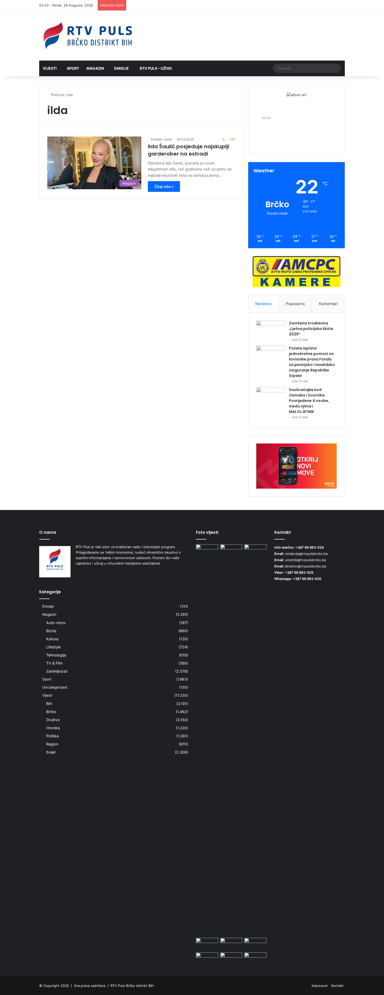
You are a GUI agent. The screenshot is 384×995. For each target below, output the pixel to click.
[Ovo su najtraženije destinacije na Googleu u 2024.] (207, 550)
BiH (49, 703)
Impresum (320, 986)
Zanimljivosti (56, 671)
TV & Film (54, 663)
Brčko (51, 711)
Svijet (51, 752)
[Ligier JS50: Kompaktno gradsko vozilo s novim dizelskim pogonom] (231, 958)
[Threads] (333, 5)
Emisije (121, 68)
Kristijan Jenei (161, 139)
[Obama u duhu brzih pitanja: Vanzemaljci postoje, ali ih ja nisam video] (255, 740)
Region (52, 744)
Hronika (53, 728)
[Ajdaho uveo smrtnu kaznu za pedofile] (207, 944)
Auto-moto (56, 622)
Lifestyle (53, 647)
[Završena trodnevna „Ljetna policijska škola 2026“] (270, 330)
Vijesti (50, 68)
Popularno (295, 303)
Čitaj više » (163, 186)
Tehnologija (56, 655)
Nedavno (263, 303)
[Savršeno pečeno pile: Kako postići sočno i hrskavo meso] (255, 944)
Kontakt (337, 986)
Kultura (52, 639)
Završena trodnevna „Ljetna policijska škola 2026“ (311, 329)
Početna (57, 95)
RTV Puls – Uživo (155, 68)
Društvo (53, 720)
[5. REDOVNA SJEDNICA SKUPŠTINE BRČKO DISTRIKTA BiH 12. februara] (255, 958)
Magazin (95, 68)
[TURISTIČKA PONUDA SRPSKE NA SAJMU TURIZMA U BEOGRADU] (231, 550)
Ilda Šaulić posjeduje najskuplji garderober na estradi (188, 150)
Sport (73, 68)
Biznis (51, 631)
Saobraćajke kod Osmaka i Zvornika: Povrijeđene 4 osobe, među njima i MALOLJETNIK (309, 400)
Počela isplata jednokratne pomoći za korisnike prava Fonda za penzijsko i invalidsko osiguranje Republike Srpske (312, 362)
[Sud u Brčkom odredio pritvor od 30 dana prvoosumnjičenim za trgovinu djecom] (207, 958)
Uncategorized (54, 687)
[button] (296, 136)
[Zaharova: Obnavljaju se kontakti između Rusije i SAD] (231, 944)
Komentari (328, 303)
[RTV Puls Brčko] (87, 35)
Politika (52, 736)
